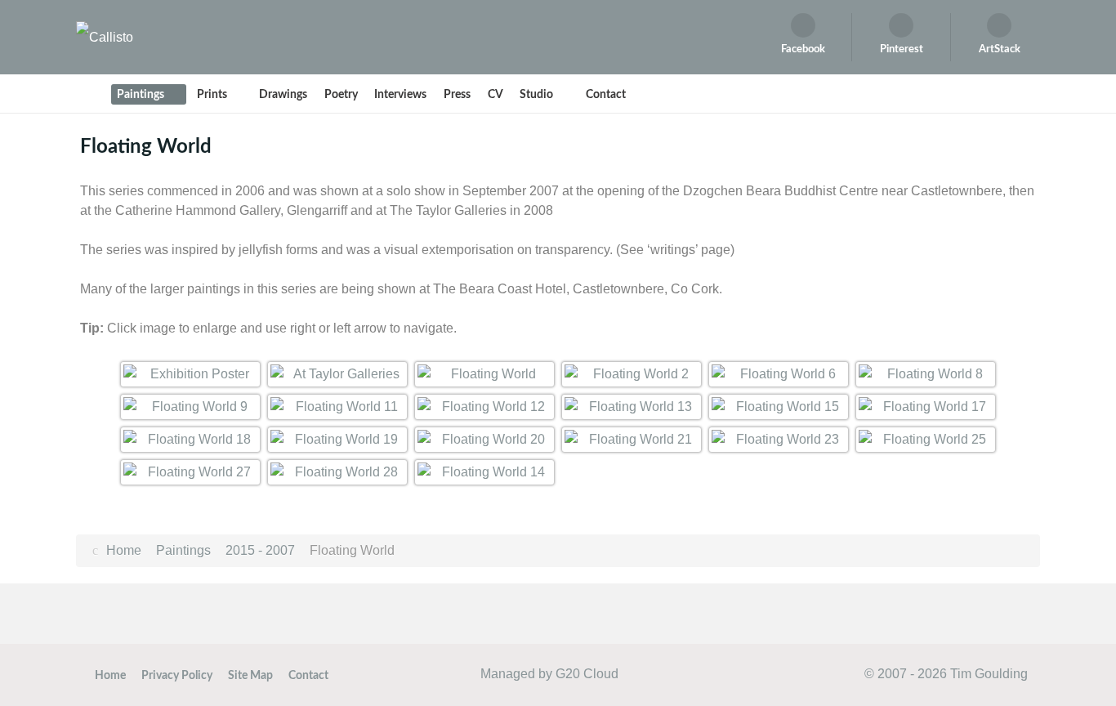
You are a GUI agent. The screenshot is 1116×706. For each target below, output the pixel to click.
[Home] (91, 94)
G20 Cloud (587, 674)
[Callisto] (104, 36)
